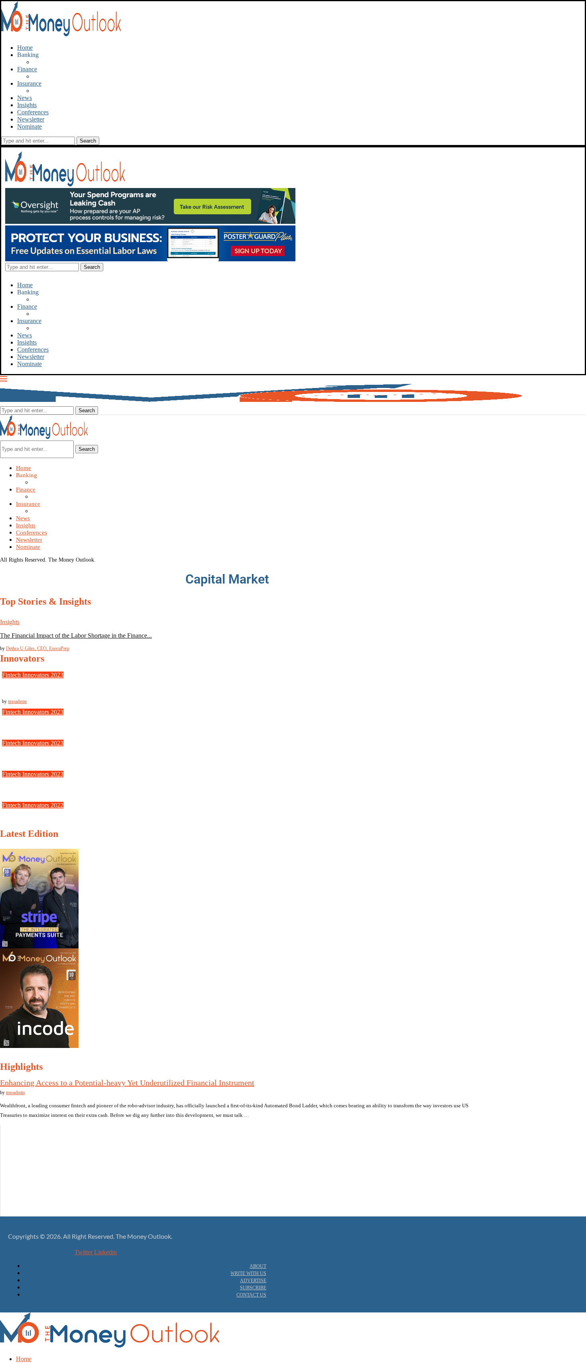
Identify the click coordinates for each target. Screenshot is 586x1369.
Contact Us (251, 1295)
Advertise (253, 1280)
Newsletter (30, 119)
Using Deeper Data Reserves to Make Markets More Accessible (84, 1136)
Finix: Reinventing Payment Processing (51, 787)
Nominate (29, 126)
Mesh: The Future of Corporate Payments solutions (66, 725)
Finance (27, 69)
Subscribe (253, 1288)
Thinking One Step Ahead (37, 1208)
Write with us (248, 1273)
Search (87, 449)
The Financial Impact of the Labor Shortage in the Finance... (76, 635)
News (24, 97)
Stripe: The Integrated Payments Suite (49, 688)
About (258, 1266)
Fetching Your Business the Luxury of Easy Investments (75, 1184)
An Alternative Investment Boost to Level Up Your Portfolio (80, 1160)
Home (25, 47)
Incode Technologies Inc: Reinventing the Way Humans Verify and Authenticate (103, 818)
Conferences (33, 112)
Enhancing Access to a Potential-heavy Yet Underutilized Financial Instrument (127, 1082)
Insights (27, 105)
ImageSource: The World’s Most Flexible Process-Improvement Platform (93, 756)
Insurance (29, 83)
